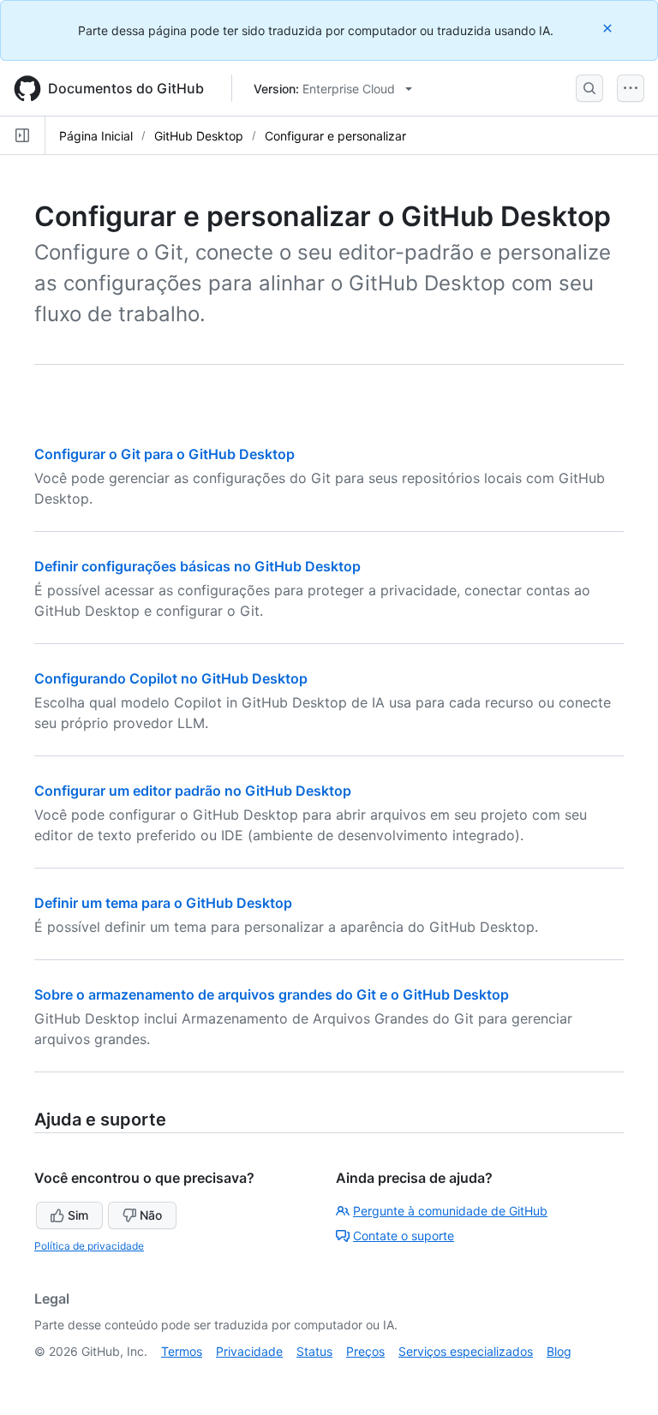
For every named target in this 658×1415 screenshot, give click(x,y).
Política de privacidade (89, 1245)
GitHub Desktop (198, 135)
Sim (78, 1215)
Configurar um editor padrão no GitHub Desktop (192, 790)
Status (314, 1351)
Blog (559, 1351)
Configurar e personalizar (335, 135)
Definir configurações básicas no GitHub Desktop (197, 566)
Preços (365, 1351)
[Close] (609, 28)
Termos (181, 1351)
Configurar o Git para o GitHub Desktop (164, 454)
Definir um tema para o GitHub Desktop (163, 902)
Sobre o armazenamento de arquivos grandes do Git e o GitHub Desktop (271, 994)
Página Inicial (96, 135)
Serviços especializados (465, 1351)
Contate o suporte (403, 1235)
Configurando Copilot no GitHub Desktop (171, 678)
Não (151, 1215)
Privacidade (249, 1351)
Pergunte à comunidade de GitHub (450, 1210)
